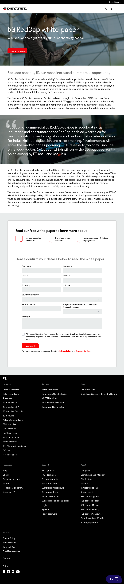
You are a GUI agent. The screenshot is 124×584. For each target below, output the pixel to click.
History (84, 483)
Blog (5, 470)
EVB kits (6, 450)
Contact (7, 558)
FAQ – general (48, 470)
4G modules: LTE (10, 402)
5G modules (8, 415)
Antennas (7, 398)
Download (117, 8)
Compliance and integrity (93, 474)
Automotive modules (13, 420)
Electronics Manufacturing (54, 394)
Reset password (49, 513)
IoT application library (13, 487)
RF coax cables (10, 454)
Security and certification (93, 518)
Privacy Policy (9, 542)
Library (6, 474)
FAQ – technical (49, 474)
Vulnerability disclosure (53, 487)
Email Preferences (11, 551)
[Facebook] (4, 571)
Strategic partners (89, 522)
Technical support (50, 496)
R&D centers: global (90, 496)
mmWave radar (10, 433)
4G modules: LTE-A (11, 407)
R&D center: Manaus (90, 505)
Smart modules (10, 441)
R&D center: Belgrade (91, 500)
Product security (50, 479)
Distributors (86, 479)
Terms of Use (9, 546)
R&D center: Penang (90, 509)
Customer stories (11, 479)
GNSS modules (9, 424)
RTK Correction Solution (53, 402)
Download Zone (88, 389)
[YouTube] (18, 571)
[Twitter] (13, 571)
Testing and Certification (53, 407)
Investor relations (89, 487)
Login (111, 2)
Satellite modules (11, 437)
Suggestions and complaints (55, 500)
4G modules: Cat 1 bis (13, 411)
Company (85, 470)
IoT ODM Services (49, 398)
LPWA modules (9, 428)
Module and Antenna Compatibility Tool (99, 394)
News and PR (9, 492)
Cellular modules (11, 394)
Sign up (45, 509)
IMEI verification (49, 483)
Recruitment (87, 492)
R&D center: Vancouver (91, 513)
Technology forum (50, 492)
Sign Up (118, 2)
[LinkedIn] (8, 571)
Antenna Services (50, 389)
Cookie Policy (9, 538)
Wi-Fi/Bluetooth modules (14, 446)
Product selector (11, 389)
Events (6, 483)
